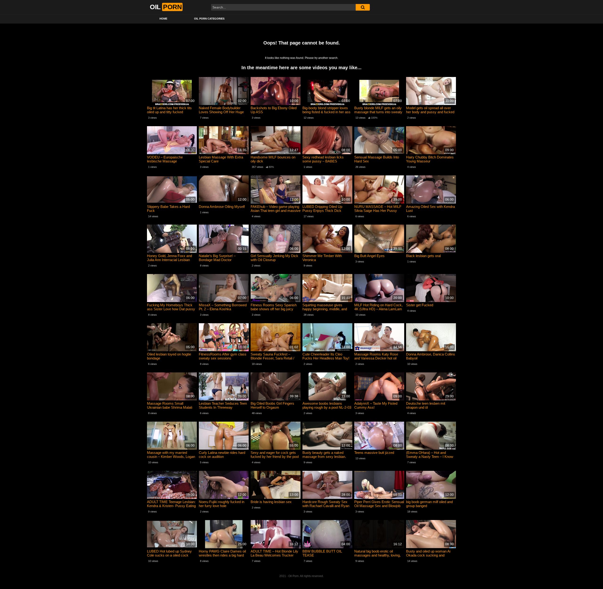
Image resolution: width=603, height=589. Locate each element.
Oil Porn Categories (209, 18)
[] (363, 7)
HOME (163, 18)
